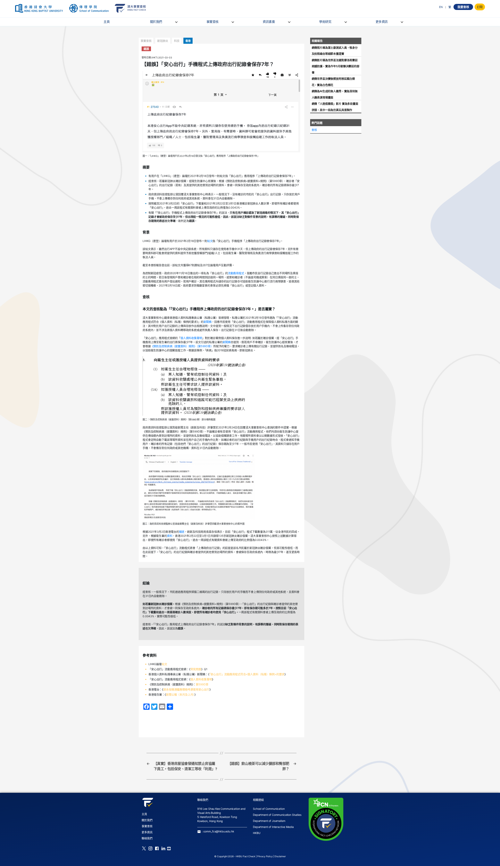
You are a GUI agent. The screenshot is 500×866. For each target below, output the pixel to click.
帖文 (210, 241)
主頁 (107, 22)
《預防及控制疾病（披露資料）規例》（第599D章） (182, 346)
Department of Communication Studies (277, 814)
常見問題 (195, 669)
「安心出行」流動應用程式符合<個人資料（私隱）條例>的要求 (247, 674)
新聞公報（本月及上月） (180, 694)
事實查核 (212, 22)
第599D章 (202, 684)
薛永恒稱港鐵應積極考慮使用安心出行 (186, 689)
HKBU (256, 833)
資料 (169, 535)
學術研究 (325, 22)
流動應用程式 (236, 273)
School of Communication (269, 808)
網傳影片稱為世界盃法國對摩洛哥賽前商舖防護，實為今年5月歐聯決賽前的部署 (335, 66)
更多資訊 (382, 22)
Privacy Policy (265, 856)
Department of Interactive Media (273, 827)
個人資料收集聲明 (191, 338)
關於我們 (156, 22)
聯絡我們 (147, 838)
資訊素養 (269, 22)
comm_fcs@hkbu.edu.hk (218, 831)
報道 (182, 531)
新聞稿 (208, 321)
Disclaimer (280, 856)
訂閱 (480, 7)
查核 (314, 129)
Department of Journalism (269, 820)
